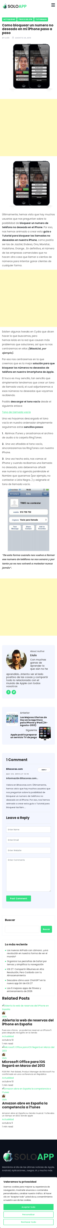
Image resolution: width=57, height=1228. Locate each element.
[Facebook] (8, 692)
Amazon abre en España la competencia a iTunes (25, 1105)
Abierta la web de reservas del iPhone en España (28, 1022)
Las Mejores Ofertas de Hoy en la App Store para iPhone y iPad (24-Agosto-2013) (34, 721)
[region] (28, 1202)
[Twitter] (14, 692)
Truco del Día (25, 19)
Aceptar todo (28, 1207)
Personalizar (28, 1214)
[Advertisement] (28, 127)
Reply (44, 770)
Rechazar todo (28, 1222)
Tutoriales (41, 19)
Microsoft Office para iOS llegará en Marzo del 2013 (23, 1064)
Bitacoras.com (14, 769)
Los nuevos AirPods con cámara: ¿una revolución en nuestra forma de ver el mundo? (27, 953)
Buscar (10, 920)
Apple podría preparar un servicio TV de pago (23, 736)
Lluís (7, 38)
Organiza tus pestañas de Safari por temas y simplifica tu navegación (27, 963)
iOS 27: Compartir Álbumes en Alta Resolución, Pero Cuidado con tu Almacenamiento (25, 972)
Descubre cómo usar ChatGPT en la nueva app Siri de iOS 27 (26, 982)
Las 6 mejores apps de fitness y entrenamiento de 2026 (24, 990)
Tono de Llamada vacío (16, 412)
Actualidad (9, 19)
